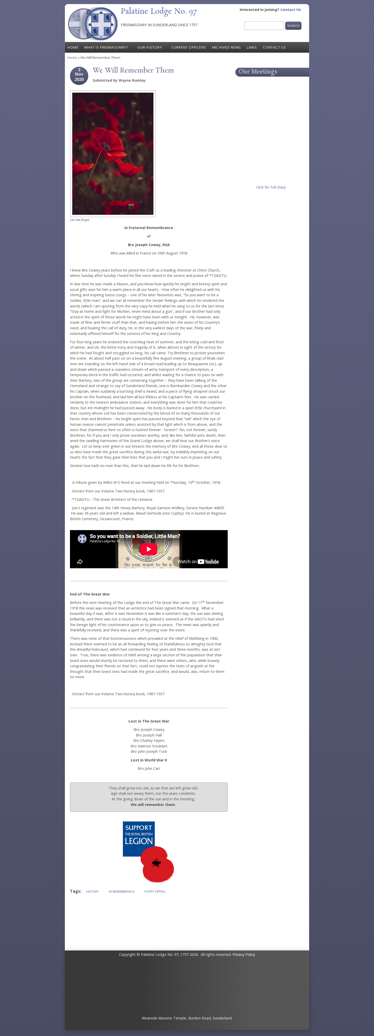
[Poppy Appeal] (149, 882)
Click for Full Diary (271, 187)
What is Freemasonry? (106, 47)
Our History (149, 47)
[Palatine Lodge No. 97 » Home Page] (92, 39)
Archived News (226, 47)
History (92, 891)
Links (252, 47)
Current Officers (188, 47)
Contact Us (290, 9)
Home (73, 47)
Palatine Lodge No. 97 (159, 12)
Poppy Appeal (155, 891)
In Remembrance (121, 891)
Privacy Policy (244, 954)
